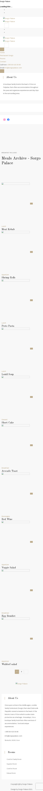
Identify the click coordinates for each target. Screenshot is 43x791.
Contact (3, 62)
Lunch (4, 226)
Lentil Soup (8, 374)
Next (26, 672)
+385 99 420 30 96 (14, 65)
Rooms (2, 58)
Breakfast (5, 468)
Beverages (6, 516)
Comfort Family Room (14, 759)
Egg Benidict (8, 616)
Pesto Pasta (8, 326)
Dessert (5, 419)
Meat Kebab (8, 229)
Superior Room (12, 764)
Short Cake (8, 422)
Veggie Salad (9, 567)
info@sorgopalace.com (13, 68)
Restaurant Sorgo (6, 55)
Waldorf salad (9, 664)
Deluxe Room (11, 773)
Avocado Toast (10, 471)
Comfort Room (12, 768)
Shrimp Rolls (8, 277)
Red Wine (7, 519)
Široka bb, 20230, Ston (12, 740)
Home (2, 52)
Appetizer (5, 275)
